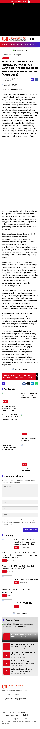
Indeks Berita (20, 712)
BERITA (5, 401)
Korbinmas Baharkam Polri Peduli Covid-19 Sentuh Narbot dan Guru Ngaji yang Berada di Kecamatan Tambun (29, 395)
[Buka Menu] (33, 39)
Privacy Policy (7, 712)
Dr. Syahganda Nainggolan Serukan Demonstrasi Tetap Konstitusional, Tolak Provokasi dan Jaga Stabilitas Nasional (23, 662)
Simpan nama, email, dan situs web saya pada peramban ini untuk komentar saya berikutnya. (19, 522)
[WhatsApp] (36, 383)
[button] (29, 39)
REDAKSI (25, 715)
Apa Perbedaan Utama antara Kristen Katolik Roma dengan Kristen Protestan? (23, 654)
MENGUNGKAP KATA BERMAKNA (28, 440)
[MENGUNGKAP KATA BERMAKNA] (29, 425)
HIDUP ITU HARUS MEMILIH (26, 470)
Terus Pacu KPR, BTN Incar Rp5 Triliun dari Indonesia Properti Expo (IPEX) (10, 417)
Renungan (5, 58)
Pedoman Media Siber (10, 715)
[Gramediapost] (14, 39)
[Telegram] (32, 383)
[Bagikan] (36, 79)
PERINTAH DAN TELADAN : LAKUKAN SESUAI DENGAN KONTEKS (9, 447)
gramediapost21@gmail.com (16, 699)
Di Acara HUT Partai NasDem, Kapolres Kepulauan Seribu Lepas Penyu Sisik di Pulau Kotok (9, 408)
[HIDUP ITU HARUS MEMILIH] (29, 455)
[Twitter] (28, 383)
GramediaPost (6, 79)
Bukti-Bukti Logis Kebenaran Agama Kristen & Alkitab (22, 670)
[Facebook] (24, 383)
